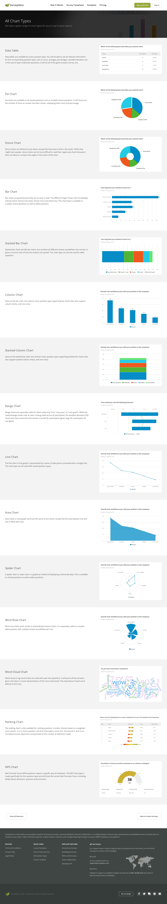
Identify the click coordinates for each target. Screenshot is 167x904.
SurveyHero (15, 894)
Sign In (156, 5)
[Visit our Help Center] (154, 894)
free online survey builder (26, 834)
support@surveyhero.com (99, 863)
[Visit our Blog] (149, 894)
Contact (113, 851)
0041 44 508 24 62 (137, 873)
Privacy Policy (10, 852)
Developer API (67, 864)
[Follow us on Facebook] (139, 894)
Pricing (103, 5)
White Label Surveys (69, 856)
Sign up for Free (142, 5)
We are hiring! (126, 894)
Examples (91, 5)
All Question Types (40, 856)
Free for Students (39, 860)
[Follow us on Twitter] (144, 894)
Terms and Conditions (13, 848)
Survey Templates (75, 5)
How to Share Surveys (41, 852)
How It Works (56, 5)
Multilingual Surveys (69, 852)
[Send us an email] (159, 894)
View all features (16, 816)
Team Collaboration (69, 860)
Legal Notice (9, 856)
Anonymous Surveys (69, 848)
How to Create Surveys (149, 816)
